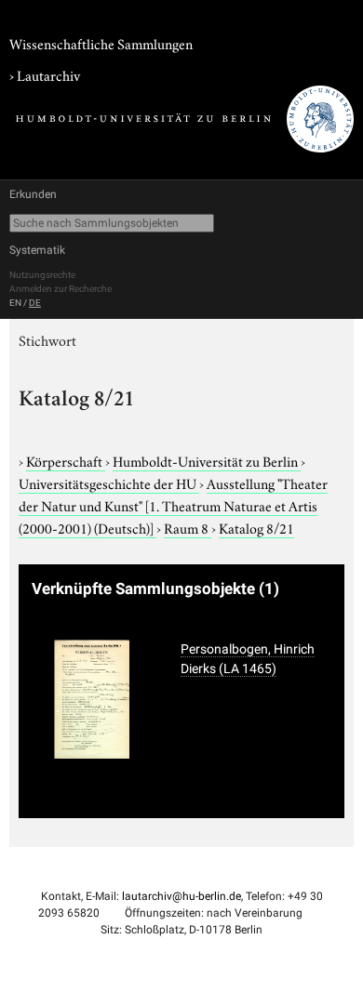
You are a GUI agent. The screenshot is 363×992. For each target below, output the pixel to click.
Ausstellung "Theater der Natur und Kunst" (173, 504)
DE (35, 303)
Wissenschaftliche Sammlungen (101, 43)
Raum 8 (187, 527)
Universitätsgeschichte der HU (109, 482)
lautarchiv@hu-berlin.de (181, 896)
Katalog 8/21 (256, 527)
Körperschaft (65, 460)
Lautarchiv (48, 74)
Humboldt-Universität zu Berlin (207, 460)
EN (15, 303)
